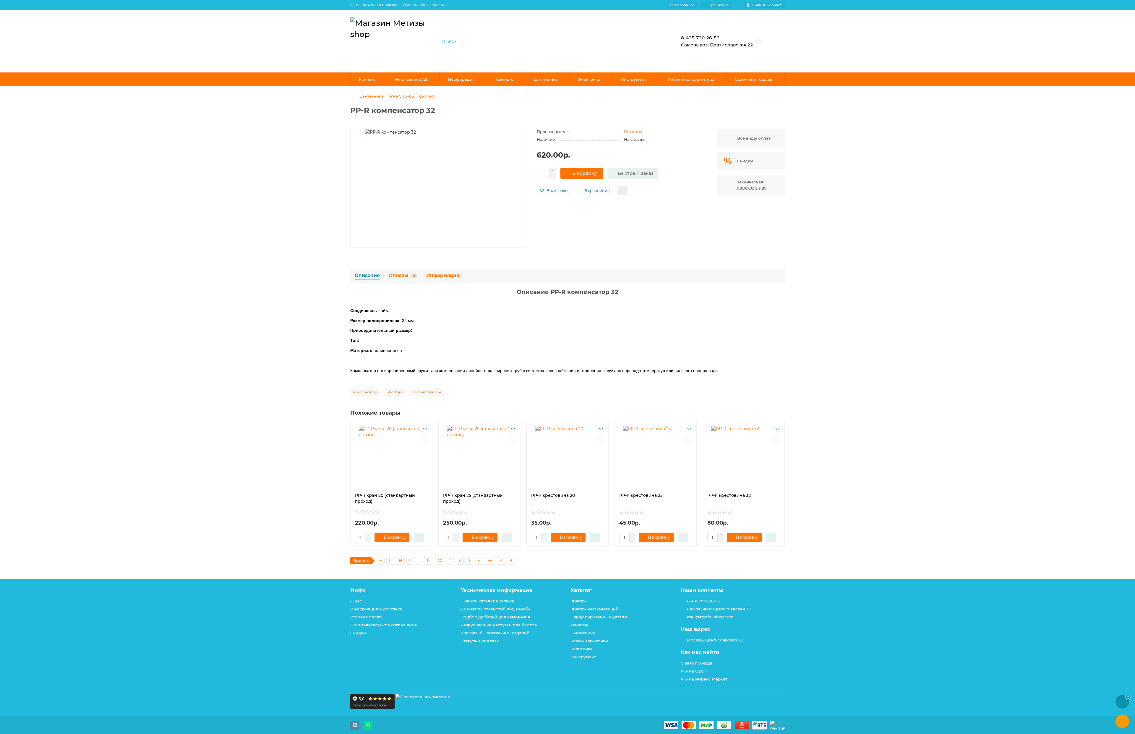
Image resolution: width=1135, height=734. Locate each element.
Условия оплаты (367, 617)
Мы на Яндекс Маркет (704, 679)
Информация (442, 275)
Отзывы (402, 275)
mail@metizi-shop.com (710, 617)
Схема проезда (696, 663)
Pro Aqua (633, 131)
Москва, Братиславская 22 (715, 640)
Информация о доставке (376, 609)
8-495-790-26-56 (703, 601)
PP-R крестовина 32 (729, 495)
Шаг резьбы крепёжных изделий (495, 632)
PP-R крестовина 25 (641, 495)
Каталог (581, 590)
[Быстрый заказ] (419, 537)
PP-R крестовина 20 (553, 495)
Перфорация (461, 79)
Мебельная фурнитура (690, 79)
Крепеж (367, 79)
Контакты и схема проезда (373, 5)
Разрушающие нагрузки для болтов (499, 625)
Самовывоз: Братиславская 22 (719, 609)
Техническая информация (497, 590)
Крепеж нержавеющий (594, 609)
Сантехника (545, 79)
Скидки (358, 632)
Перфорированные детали (598, 617)
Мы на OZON (694, 671)
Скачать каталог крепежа (425, 5)
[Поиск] (652, 41)
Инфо (357, 590)
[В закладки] (424, 428)
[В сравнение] (424, 440)
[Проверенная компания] (422, 707)
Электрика (589, 79)
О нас (356, 601)
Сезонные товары (753, 79)
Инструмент (633, 79)
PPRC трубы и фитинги (413, 96)
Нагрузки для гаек (480, 640)
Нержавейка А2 (411, 79)
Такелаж (504, 79)
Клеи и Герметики (589, 640)
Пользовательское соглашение (383, 625)
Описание (367, 275)
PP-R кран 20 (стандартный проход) (385, 498)
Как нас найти (700, 652)
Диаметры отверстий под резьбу (495, 609)
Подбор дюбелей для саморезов (495, 617)
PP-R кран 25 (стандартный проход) (473, 498)
